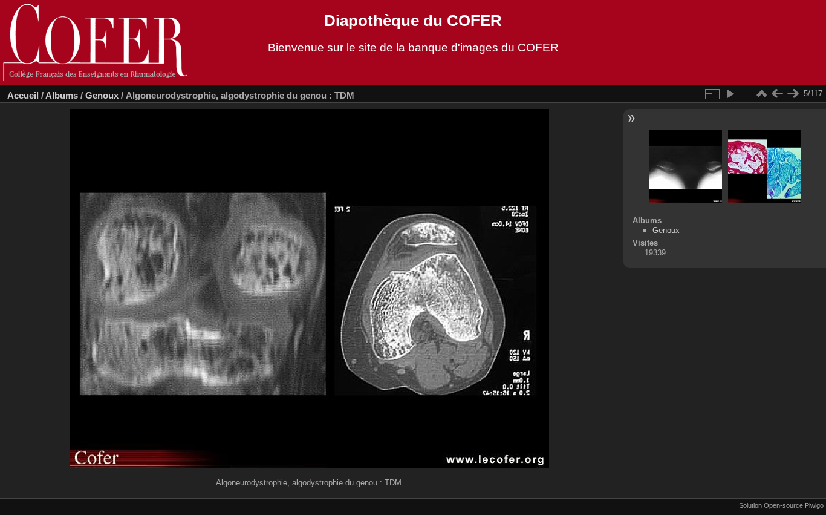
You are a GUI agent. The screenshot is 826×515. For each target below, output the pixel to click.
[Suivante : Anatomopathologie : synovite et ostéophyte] (793, 94)
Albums (61, 95)
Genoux (102, 95)
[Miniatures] (761, 94)
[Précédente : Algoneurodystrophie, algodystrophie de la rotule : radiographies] (777, 94)
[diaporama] (730, 94)
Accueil (23, 95)
